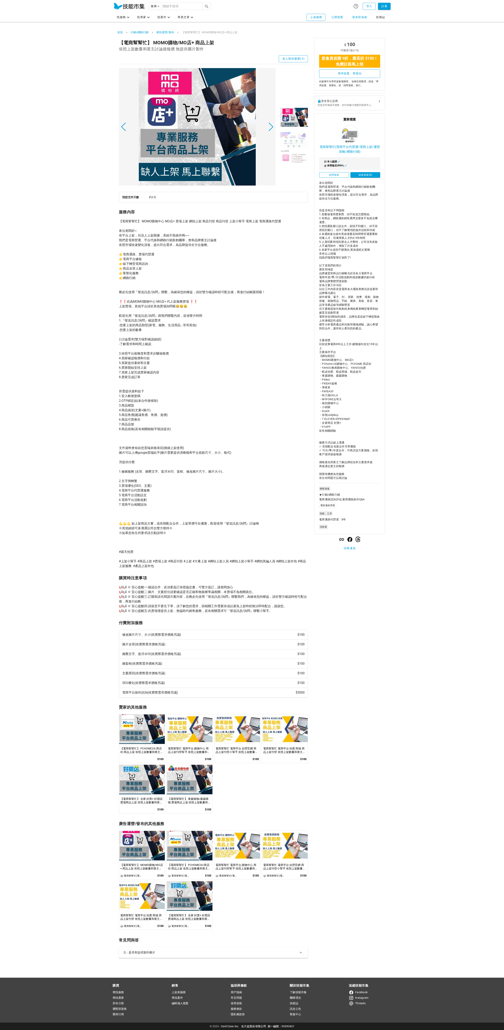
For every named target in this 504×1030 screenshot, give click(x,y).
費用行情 (118, 1014)
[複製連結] (342, 539)
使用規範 (236, 1003)
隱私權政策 (238, 1014)
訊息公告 (295, 1008)
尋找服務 (118, 992)
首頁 (120, 32)
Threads (360, 1003)
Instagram (361, 997)
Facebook (361, 992)
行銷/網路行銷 (139, 32)
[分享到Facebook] (350, 539)
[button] (155, 6)
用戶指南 (236, 992)
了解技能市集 (298, 992)
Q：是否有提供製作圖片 (139, 952)
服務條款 (236, 1008)
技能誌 (294, 1003)
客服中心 (295, 1014)
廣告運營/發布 (165, 32)
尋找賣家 (118, 997)
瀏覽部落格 (120, 1008)
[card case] (129, 6)
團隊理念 (295, 997)
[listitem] (213, 635)
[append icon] (206, 6)
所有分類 (118, 1003)
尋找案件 (177, 997)
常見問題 (236, 997)
